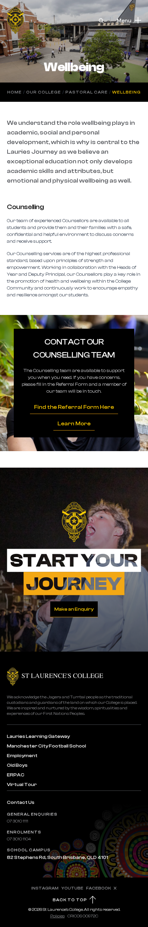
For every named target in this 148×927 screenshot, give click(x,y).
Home (14, 92)
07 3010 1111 (17, 821)
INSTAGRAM (45, 888)
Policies (57, 916)
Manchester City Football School (46, 746)
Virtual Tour (22, 784)
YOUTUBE (72, 888)
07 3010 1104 (19, 839)
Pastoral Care (86, 92)
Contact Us (20, 802)
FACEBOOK (98, 888)
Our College (43, 92)
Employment (22, 756)
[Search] (101, 21)
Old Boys (17, 765)
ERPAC (15, 775)
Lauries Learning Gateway (38, 736)
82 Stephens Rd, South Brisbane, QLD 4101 (57, 857)
